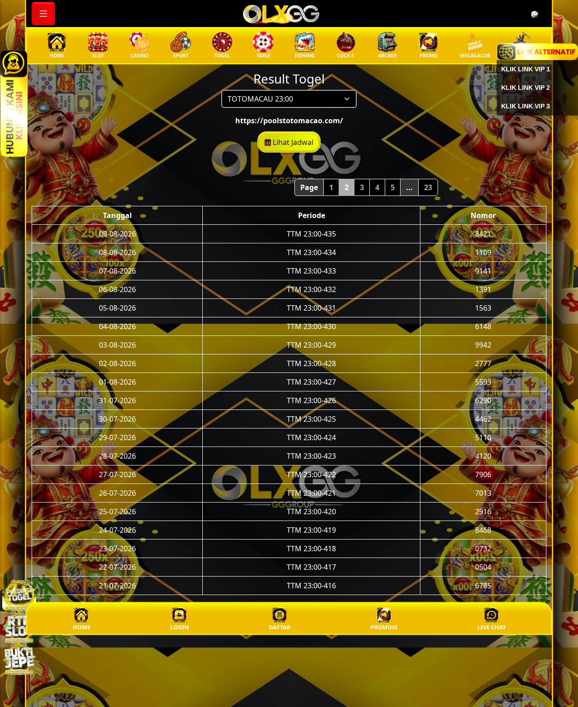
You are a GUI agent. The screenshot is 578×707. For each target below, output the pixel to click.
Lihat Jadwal (292, 142)
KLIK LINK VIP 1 (525, 69)
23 (428, 187)
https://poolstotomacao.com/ (289, 121)
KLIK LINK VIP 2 (525, 87)
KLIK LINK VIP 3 (525, 106)
